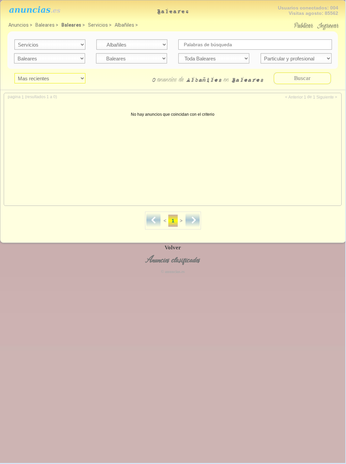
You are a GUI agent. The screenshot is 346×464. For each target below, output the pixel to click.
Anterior (295, 97)
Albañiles (124, 25)
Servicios (98, 25)
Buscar (302, 78)
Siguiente (325, 97)
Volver (173, 247)
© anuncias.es (173, 271)
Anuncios (18, 25)
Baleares (45, 25)
